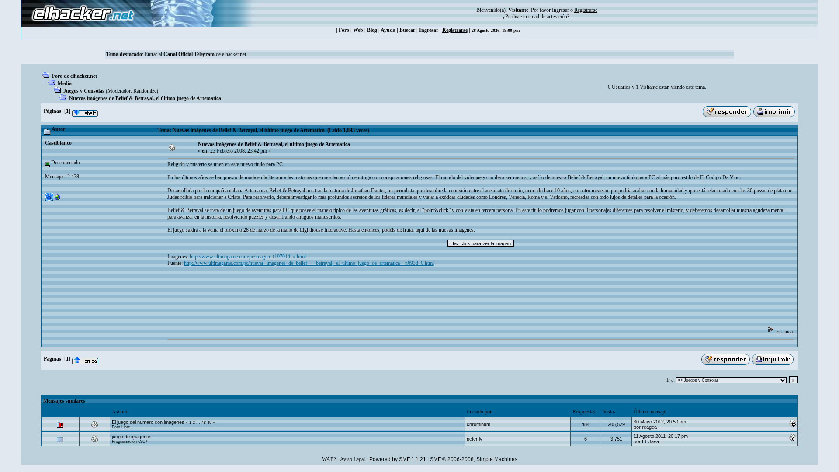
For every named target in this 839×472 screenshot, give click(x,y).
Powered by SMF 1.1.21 (397, 459)
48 (203, 422)
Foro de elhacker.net (74, 76)
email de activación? (548, 17)
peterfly (474, 438)
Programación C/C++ (131, 441)
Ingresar (560, 10)
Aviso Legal (352, 459)
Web (358, 30)
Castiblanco (58, 143)
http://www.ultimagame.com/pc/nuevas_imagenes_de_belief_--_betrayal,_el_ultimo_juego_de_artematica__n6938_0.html (309, 263)
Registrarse (455, 30)
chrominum (478, 424)
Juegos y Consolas (83, 91)
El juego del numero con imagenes (148, 422)
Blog (372, 30)
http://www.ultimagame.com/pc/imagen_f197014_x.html (248, 256)
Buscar (407, 30)
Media (65, 83)
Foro (344, 30)
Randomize (144, 91)
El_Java (650, 441)
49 (209, 422)
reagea (649, 427)
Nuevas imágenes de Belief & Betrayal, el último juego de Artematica (145, 98)
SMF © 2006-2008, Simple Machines (473, 459)
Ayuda (388, 30)
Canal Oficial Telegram (189, 54)
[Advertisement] (326, 299)
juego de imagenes (132, 436)
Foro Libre (121, 427)
